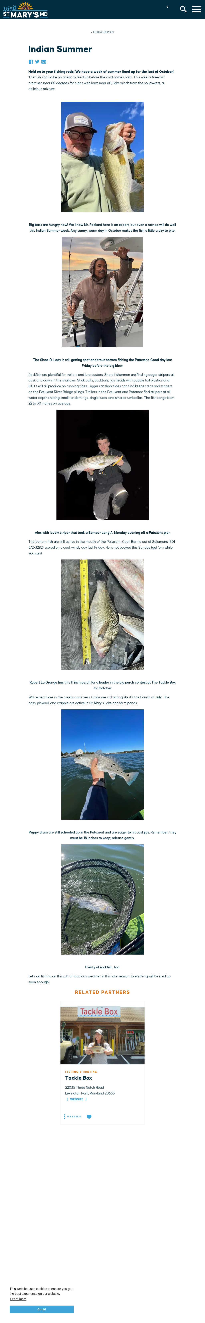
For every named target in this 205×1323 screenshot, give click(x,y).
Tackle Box (78, 1078)
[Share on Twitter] (37, 61)
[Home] (25, 10)
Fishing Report (103, 32)
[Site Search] (183, 9)
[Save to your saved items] (89, 1117)
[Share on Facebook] (30, 61)
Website (76, 1099)
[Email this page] (43, 61)
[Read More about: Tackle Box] (102, 1033)
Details (73, 1116)
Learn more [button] (18, 1299)
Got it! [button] (41, 1309)
